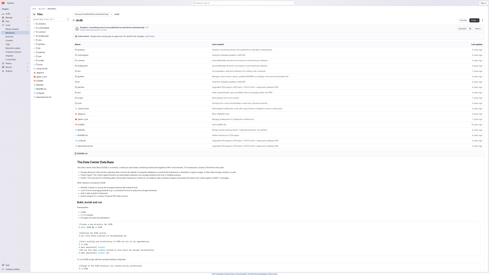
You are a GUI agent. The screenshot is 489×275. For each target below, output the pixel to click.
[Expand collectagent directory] (34, 27)
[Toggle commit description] (147, 27)
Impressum (273, 274)
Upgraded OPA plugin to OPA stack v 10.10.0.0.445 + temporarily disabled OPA (245, 87)
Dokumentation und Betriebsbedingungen (251, 274)
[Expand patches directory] (34, 52)
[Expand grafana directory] (34, 44)
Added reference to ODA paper (225, 135)
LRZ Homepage (218, 274)
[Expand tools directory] (34, 64)
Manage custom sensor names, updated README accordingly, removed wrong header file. (250, 76)
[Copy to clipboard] (477, 224)
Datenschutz (229, 274)
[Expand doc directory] (34, 40)
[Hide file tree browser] (34, 14)
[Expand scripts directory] (34, 60)
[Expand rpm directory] (34, 56)
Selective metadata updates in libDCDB (228, 55)
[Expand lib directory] (34, 48)
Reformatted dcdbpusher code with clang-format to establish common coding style (247, 108)
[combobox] (51, 19)
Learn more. (150, 36)
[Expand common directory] (34, 31)
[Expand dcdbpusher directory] (34, 36)
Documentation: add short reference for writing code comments (239, 71)
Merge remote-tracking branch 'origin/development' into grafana (239, 130)
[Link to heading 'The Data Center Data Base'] (115, 162)
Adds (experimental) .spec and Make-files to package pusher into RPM (242, 92)
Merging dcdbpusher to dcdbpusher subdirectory (233, 119)
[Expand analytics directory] (34, 23)
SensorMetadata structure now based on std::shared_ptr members (240, 60)
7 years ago (477, 71)
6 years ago (477, 50)
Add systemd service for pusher (225, 98)
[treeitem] (51, 24)
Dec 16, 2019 (102, 30)
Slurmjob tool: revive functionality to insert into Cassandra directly (239, 103)
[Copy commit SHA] (470, 29)
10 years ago (477, 124)
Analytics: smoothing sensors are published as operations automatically (112, 27)
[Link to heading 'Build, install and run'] (103, 202)
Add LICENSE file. (219, 124)
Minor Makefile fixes (220, 114)
